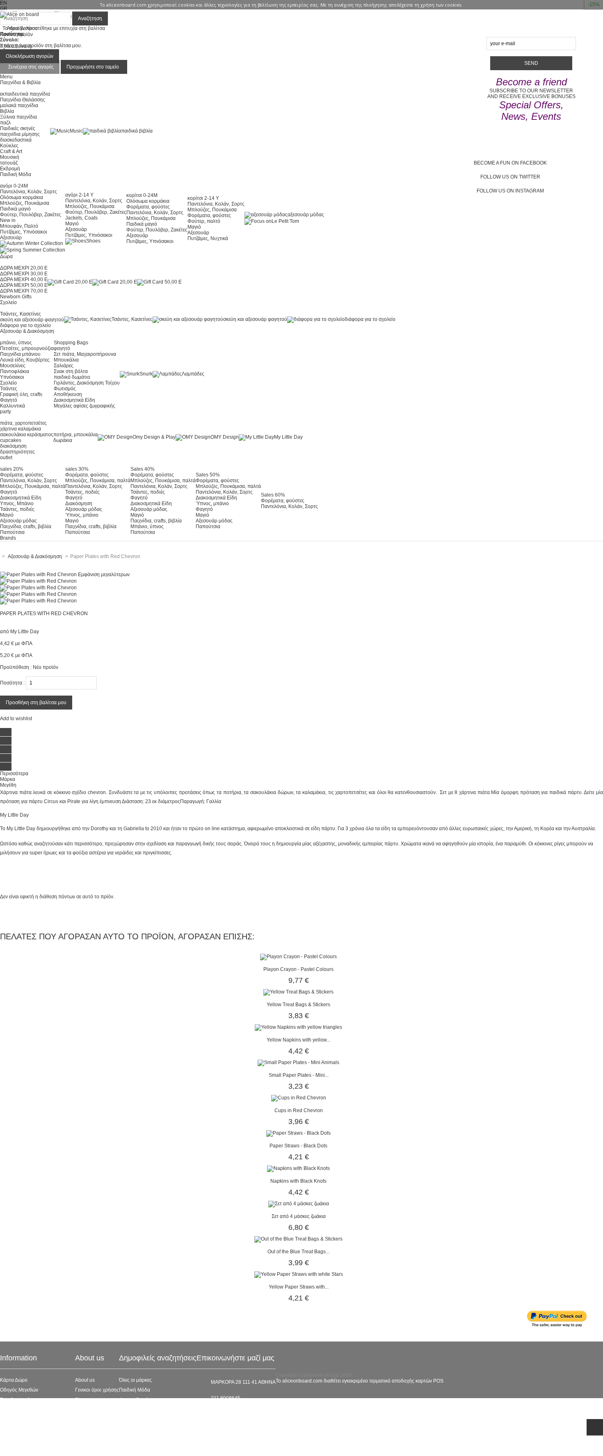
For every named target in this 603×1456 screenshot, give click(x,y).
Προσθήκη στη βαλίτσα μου (36, 702)
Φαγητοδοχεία (135, 1400)
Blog (80, 1400)
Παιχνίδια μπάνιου (20, 354)
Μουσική (9, 157)
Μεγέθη (8, 785)
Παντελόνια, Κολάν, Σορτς (28, 192)
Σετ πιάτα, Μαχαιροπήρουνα (85, 354)
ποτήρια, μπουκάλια (75, 434)
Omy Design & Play (154, 437)
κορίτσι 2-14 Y (203, 198)
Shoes (93, 241)
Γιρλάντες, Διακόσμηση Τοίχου (87, 383)
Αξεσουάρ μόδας (18, 521)
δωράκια (62, 440)
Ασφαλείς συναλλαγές (24, 1410)
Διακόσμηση (78, 503)
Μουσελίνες (12, 366)
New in (8, 220)
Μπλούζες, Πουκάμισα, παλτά (32, 486)
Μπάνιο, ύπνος (147, 526)
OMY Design (224, 437)
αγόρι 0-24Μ (14, 186)
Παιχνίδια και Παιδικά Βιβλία (150, 1429)
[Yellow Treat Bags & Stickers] (298, 992)
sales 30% (77, 469)
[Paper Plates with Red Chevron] (38, 581)
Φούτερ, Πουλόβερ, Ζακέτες (30, 214)
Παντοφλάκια (14, 371)
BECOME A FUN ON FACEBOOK (510, 163)
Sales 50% (208, 475)
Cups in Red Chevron (298, 1110)
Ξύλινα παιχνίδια (18, 117)
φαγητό (62, 348)
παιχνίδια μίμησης (20, 134)
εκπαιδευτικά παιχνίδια (25, 94)
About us (85, 1380)
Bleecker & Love (137, 1419)
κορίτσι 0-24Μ (142, 195)
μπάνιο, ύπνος (16, 343)
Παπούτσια (12, 532)
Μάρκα (7, 779)
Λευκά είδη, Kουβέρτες (25, 360)
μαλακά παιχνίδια (19, 105)
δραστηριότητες (17, 452)
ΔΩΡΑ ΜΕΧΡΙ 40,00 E (24, 279)
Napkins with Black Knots (298, 1181)
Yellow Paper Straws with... (299, 1287)
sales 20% (11, 469)
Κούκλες (9, 146)
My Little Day (288, 437)
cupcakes (10, 440)
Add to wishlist (16, 718)
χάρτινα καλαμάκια (20, 429)
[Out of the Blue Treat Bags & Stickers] (298, 1239)
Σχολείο (8, 383)
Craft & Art (11, 151)
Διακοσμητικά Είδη (74, 400)
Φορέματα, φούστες (148, 207)
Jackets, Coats (81, 218)
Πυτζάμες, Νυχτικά (207, 238)
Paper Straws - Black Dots (298, 1146)
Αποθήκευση (68, 394)
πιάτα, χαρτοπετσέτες (23, 423)
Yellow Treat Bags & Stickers (298, 1004)
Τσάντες (8, 388)
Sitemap (9, 1449)
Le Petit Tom (285, 221)
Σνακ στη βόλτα (71, 371)
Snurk (146, 374)
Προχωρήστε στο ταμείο (92, 67)
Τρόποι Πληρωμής (20, 1439)
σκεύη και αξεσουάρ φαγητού (32, 320)
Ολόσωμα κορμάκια (21, 197)
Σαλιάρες (63, 366)
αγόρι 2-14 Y (79, 195)
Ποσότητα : (12, 683)
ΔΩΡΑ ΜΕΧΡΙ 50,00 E (24, 285)
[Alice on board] (19, 14)
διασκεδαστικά (16, 140)
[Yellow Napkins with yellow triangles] (298, 1027)
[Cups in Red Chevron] (298, 1098)
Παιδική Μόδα (134, 1390)
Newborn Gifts (16, 297)
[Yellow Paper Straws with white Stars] (298, 1274)
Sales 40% (142, 469)
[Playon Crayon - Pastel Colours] (298, 956)
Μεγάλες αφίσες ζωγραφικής (84, 406)
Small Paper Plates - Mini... (299, 1075)
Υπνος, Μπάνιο (17, 503)
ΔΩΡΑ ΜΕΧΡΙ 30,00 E (24, 274)
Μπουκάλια (66, 360)
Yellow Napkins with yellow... (298, 1040)
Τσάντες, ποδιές (17, 509)
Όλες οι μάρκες (135, 1380)
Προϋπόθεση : (16, 667)
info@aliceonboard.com (237, 1412)
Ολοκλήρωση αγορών (29, 56)
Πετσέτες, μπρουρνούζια (27, 348)
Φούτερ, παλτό (203, 221)
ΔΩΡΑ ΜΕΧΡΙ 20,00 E (24, 268)
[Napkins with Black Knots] (298, 1168)
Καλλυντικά (12, 406)
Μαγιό (72, 224)
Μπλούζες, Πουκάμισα (24, 203)
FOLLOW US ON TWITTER (510, 177)
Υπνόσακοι (12, 377)
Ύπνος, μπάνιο (81, 515)
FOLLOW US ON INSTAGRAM (510, 191)
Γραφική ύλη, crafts (21, 394)
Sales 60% (273, 495)
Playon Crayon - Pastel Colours (298, 969)
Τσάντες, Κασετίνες (20, 314)
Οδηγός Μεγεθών (19, 1390)
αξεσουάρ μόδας (306, 214)
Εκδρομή (10, 169)
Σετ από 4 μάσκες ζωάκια (299, 1216)
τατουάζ (9, 163)
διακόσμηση (13, 446)
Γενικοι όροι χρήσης (97, 1390)
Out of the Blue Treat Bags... (298, 1252)
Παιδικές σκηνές (17, 128)
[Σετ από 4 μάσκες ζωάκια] (298, 1203)
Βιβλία (7, 111)
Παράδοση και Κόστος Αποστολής (37, 1419)
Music (76, 131)
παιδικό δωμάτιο (72, 377)
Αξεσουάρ (11, 237)
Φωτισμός (65, 388)
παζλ (5, 123)
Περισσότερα (14, 773)
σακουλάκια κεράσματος (26, 434)
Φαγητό (8, 400)
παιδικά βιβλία (137, 131)
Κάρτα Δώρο (13, 1380)
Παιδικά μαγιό (15, 209)
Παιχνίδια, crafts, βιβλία (25, 526)
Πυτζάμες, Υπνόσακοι (23, 232)
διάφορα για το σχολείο (25, 325)
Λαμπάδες (193, 374)
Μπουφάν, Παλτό (19, 226)
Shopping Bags (71, 343)
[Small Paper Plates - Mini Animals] (298, 1062)
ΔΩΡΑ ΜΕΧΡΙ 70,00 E (24, 291)
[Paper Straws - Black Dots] (298, 1133)
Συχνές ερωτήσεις (19, 1400)
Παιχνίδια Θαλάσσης (22, 100)
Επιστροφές (13, 1429)
